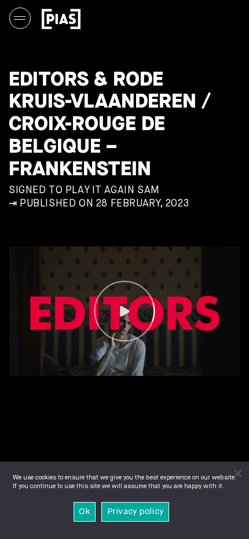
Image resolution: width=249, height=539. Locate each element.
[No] (237, 473)
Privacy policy (135, 511)
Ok (84, 511)
